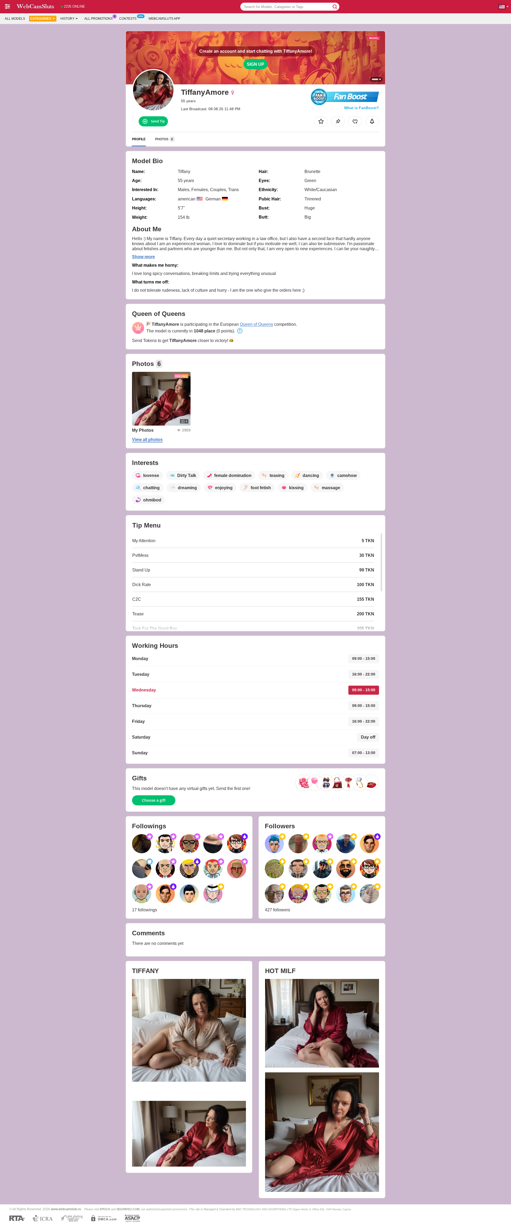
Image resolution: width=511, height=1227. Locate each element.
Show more (143, 256)
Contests (128, 18)
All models (15, 18)
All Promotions (98, 18)
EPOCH (105, 1209)
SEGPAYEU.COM (128, 1209)
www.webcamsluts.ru (66, 1209)
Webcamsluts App (164, 18)
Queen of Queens (256, 324)
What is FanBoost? (361, 108)
